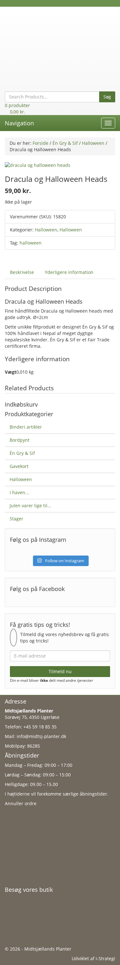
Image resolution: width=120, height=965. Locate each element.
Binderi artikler (26, 427)
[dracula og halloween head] (37, 165)
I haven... (19, 492)
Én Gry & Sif (65, 143)
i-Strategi (105, 958)
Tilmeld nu (60, 671)
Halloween (93, 143)
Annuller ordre (20, 803)
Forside (40, 143)
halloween (31, 243)
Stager (16, 519)
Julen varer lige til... (30, 505)
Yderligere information (69, 272)
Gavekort (19, 466)
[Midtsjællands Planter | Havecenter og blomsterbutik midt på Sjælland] (60, 43)
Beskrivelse (22, 272)
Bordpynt (19, 440)
